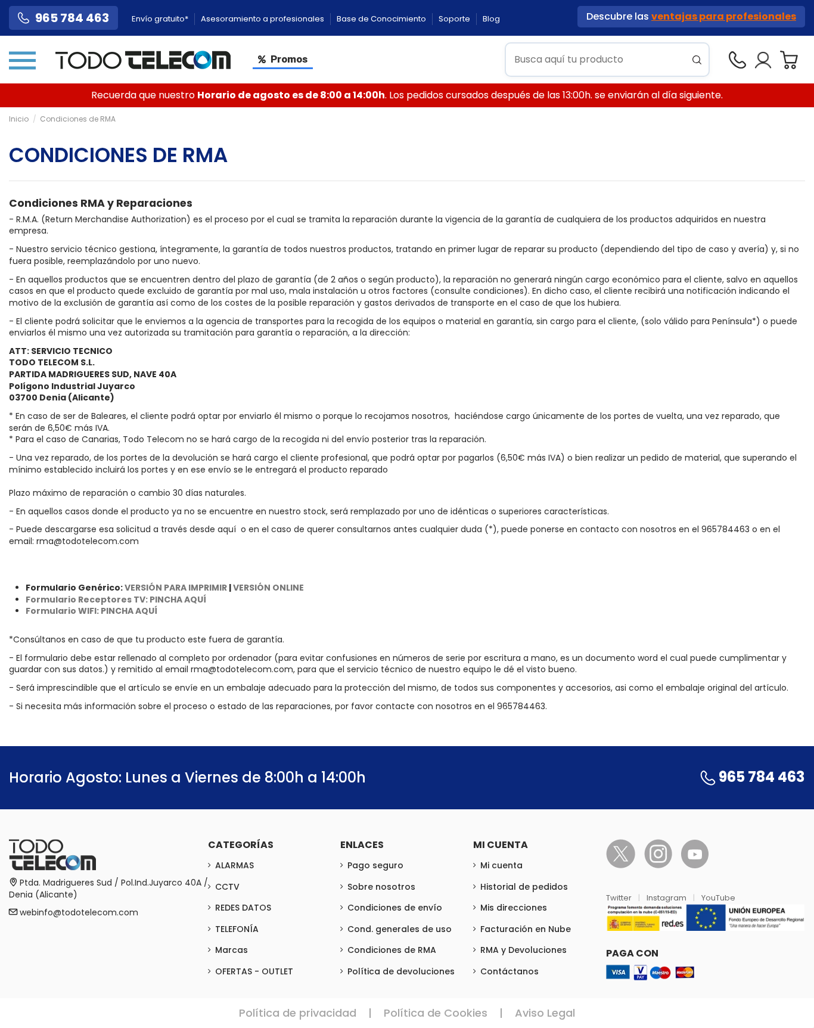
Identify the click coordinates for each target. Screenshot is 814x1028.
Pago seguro (375, 865)
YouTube (718, 897)
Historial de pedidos (524, 887)
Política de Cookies (435, 1012)
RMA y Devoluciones (523, 950)
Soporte (455, 18)
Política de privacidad (297, 1012)
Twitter (619, 897)
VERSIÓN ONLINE (268, 588)
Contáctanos (509, 971)
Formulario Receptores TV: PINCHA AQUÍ (116, 599)
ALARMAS (234, 865)
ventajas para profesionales (723, 16)
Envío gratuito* (161, 18)
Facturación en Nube (525, 929)
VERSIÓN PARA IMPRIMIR (176, 588)
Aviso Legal (545, 1012)
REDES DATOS (243, 908)
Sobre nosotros (381, 887)
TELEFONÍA (237, 929)
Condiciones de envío (394, 908)
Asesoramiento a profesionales (263, 18)
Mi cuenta (501, 865)
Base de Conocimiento (382, 18)
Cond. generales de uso (399, 929)
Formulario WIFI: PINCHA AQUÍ (91, 611)
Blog (491, 18)
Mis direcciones (513, 908)
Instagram (667, 897)
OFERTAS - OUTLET (254, 971)
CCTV (227, 887)
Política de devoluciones (401, 971)
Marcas (231, 950)
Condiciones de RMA (391, 950)
